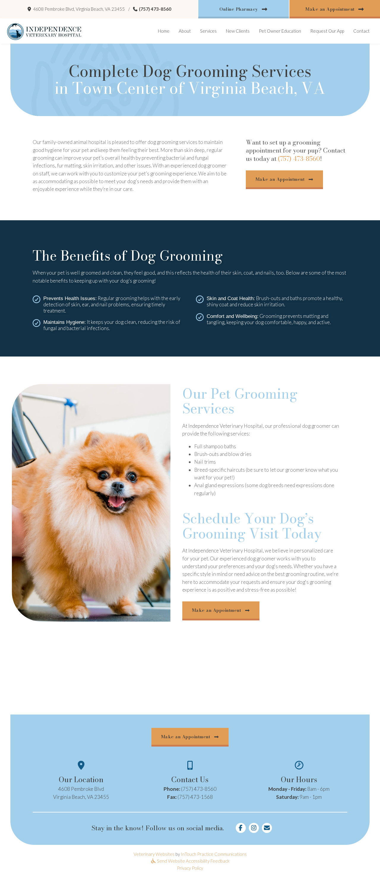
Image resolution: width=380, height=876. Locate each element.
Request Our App (329, 31)
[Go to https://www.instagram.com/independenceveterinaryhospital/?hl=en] (254, 828)
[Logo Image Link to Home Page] (44, 31)
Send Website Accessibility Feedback (192, 861)
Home (164, 31)
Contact (361, 31)
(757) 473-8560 (155, 9)
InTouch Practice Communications (214, 854)
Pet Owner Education (280, 31)
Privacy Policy (190, 868)
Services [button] (208, 31)
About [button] (185, 31)
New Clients (238, 31)
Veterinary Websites (154, 854)
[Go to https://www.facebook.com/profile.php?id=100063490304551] (241, 828)
